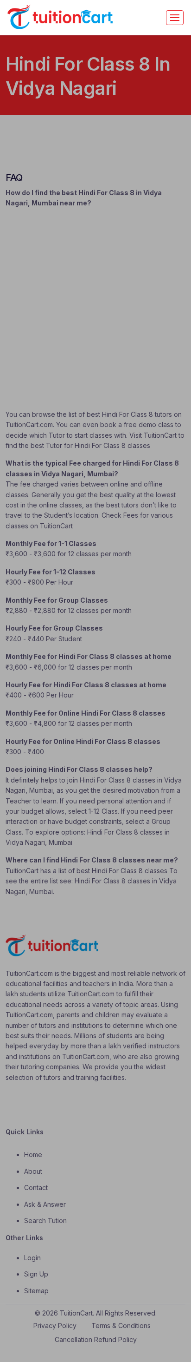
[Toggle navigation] (175, 17)
